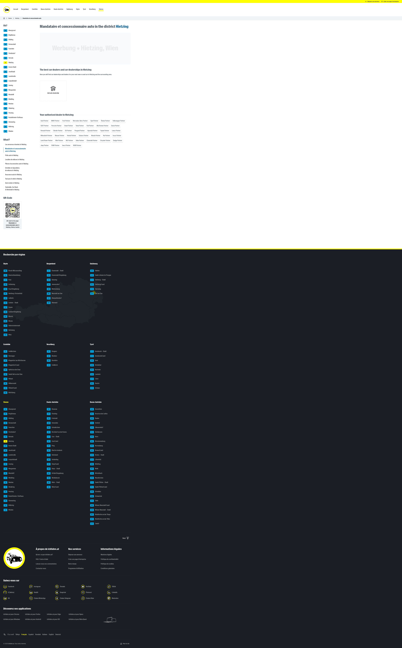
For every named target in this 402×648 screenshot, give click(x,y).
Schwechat (96, 496)
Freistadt (52, 418)
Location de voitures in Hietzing (14, 159)
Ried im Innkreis (55, 450)
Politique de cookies (107, 564)
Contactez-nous (41, 568)
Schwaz (95, 388)
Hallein (95, 271)
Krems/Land (97, 450)
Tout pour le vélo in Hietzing (13, 179)
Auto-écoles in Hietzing (12, 183)
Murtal (9, 316)
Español (31, 634)
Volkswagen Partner (119, 121)
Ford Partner (66, 121)
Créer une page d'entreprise (77, 559)
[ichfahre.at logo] (6, 9)
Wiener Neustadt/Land (100, 505)
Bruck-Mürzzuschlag (13, 271)
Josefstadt (10, 72)
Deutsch (58, 634)
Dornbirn (52, 360)
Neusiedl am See (55, 293)
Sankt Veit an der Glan (13, 374)
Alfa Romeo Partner (102, 126)
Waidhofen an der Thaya (100, 514)
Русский (11, 634)
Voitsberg (10, 330)
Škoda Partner (105, 121)
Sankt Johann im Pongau (101, 275)
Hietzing (17, 18)
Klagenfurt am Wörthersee (15, 360)
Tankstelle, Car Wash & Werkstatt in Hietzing (12, 188)
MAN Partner (77, 145)
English (51, 634)
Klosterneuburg (98, 441)
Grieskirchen (54, 427)
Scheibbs (96, 491)
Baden (95, 418)
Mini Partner (59, 140)
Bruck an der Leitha (99, 414)
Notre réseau (72, 564)
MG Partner (69, 140)
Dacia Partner (115, 126)
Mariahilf (9, 94)
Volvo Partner (80, 140)
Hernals (9, 58)
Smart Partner (68, 126)
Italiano (44, 634)
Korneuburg (97, 446)
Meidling (9, 99)
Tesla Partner (80, 126)
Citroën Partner (57, 131)
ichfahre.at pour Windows (11, 619)
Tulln (94, 501)
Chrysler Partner (105, 140)
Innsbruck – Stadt (99, 351)
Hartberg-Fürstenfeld (13, 293)
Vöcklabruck (54, 478)
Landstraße (10, 76)
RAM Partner (55, 145)
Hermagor (10, 356)
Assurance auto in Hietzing (13, 174)
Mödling (95, 464)
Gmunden (53, 423)
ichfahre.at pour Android (33, 619)
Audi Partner (44, 121)
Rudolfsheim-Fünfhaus (14, 117)
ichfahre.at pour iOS (53, 619)
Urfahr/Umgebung (55, 473)
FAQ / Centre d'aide (42, 559)
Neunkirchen (97, 478)
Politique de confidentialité (109, 559)
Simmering (10, 122)
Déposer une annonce (75, 555)
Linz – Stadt (53, 436)
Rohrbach (53, 455)
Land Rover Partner (47, 140)
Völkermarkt (10, 383)
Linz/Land (53, 441)
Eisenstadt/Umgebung (57, 275)
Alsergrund (10, 30)
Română (38, 634)
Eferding (52, 414)
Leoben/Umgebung (13, 312)
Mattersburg (54, 289)
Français (24, 634)
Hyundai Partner (92, 131)
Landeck (95, 374)
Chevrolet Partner (92, 140)
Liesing (9, 85)
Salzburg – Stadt (99, 280)
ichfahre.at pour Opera (76, 614)
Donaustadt (10, 44)
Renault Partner (45, 131)
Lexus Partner (116, 131)
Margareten (10, 90)
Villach (9, 379)
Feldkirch (53, 365)
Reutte (95, 383)
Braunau (52, 409)
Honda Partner (71, 135)
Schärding (53, 459)
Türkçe (17, 634)
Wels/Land (53, 487)
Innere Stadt (10, 67)
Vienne (10, 18)
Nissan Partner (59, 135)
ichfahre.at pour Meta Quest (78, 619)
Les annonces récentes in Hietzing (15, 144)
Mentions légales (106, 555)
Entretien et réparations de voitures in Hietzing (12, 169)
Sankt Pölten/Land (99, 487)
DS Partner (68, 131)
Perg (51, 446)
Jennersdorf (54, 284)
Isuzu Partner (117, 135)
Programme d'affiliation (76, 568)
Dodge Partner (117, 140)
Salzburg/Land (97, 284)
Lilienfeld (96, 459)
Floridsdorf (10, 53)
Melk (94, 469)
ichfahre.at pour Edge (54, 614)
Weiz (8, 335)
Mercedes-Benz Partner (80, 121)
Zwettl (95, 523)
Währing (9, 126)
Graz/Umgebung (12, 289)
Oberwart (52, 303)
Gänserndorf (97, 427)
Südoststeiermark (12, 325)
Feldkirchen (10, 351)
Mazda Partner (95, 135)
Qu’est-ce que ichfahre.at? (44, 555)
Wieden (9, 131)
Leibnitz (9, 298)
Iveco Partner (66, 145)
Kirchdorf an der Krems (57, 432)
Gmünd (95, 423)
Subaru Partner (83, 135)
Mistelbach (96, 473)
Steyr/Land (53, 464)
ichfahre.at (11, 644)
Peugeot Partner (80, 131)
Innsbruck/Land (98, 356)
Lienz (94, 379)
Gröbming (10, 284)
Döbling (9, 40)
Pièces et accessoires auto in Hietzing (16, 164)
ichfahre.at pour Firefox (32, 614)
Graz (8, 280)
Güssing (52, 280)
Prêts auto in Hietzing (11, 155)
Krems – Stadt (97, 455)
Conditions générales (108, 568)
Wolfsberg (10, 392)
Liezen (9, 307)
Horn (94, 436)
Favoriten (9, 49)
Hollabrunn (96, 432)
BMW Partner (55, 121)
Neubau (9, 104)
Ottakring (9, 108)
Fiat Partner (90, 126)
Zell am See (96, 293)
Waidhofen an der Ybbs (100, 519)
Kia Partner (106, 135)
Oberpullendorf (55, 298)
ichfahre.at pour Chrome (11, 614)
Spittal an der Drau (12, 370)
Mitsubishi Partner (46, 135)
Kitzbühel (96, 365)
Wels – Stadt (54, 482)
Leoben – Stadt (11, 303)
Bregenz (52, 351)
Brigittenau (10, 35)
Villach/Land (11, 388)
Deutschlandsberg (12, 275)
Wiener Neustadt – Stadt (101, 510)
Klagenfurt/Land (12, 365)
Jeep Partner (45, 145)
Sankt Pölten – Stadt (100, 482)
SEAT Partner (45, 126)
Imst (94, 360)
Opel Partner (94, 121)
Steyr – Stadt (54, 469)
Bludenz (52, 356)
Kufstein (96, 370)
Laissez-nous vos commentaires (46, 564)
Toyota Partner (104, 131)
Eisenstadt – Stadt (55, 271)
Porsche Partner (56, 126)
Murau (9, 321)
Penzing (9, 113)
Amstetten (96, 409)
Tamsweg (96, 289)
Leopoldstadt (11, 81)
